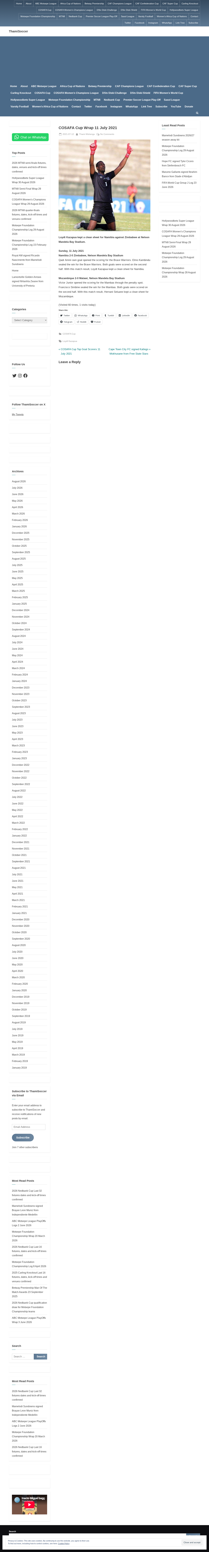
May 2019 (17, 1041)
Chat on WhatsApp (33, 137)
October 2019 (19, 1009)
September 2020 (21, 938)
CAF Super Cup (170, 3)
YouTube (176, 106)
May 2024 (17, 655)
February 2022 (20, 829)
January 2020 (19, 990)
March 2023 (18, 745)
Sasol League (127, 16)
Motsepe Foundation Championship (38, 16)
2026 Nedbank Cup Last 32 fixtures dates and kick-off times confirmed (29, 1195)
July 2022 (17, 797)
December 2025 (20, 532)
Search (12, 1531)
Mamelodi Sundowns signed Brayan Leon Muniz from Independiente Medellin (27, 1210)
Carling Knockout (190, 3)
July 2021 (17, 874)
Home (19, 3)
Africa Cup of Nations (70, 3)
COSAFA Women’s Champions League (74, 10)
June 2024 (17, 648)
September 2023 (21, 706)
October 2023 (19, 700)
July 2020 (17, 951)
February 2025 (20, 597)
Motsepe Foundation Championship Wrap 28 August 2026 (179, 272)
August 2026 (19, 481)
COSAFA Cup (44, 10)
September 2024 (21, 629)
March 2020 (18, 977)
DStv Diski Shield (129, 10)
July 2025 (17, 565)
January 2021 (19, 913)
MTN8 (62, 16)
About (28, 3)
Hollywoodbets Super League (184, 10)
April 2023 (17, 739)
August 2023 (19, 713)
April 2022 (17, 816)
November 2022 (20, 771)
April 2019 (17, 1048)
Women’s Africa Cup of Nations (172, 16)
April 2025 (17, 584)
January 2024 (19, 681)
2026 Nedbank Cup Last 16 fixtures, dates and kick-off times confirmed (29, 1251)
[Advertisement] (104, 59)
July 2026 (17, 487)
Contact (194, 16)
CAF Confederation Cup (147, 3)
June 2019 (17, 1035)
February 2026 (20, 520)
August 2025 (19, 558)
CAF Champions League (120, 3)
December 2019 (20, 996)
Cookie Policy (63, 1544)
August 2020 (19, 945)
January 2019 (19, 1067)
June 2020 (17, 958)
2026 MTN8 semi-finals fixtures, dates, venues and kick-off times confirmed (29, 167)
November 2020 (20, 925)
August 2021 (19, 867)
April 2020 (17, 971)
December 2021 (20, 842)
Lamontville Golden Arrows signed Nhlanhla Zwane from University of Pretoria (27, 281)
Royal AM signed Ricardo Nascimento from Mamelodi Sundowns (27, 259)
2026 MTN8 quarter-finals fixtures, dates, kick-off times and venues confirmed (29, 214)
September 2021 (21, 861)
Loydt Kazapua (70, 341)
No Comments (107, 134)
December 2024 (20, 610)
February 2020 (20, 983)
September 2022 (21, 784)
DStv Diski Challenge (107, 10)
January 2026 (19, 526)
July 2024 (17, 642)
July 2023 (17, 719)
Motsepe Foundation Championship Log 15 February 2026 (29, 245)
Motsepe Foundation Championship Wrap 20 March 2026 (28, 1236)
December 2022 (20, 764)
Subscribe (193, 23)
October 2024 (19, 623)
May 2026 (17, 500)
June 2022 (17, 803)
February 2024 (20, 674)
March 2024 (18, 668)
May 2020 (17, 964)
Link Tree (180, 23)
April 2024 (17, 661)
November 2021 (20, 848)
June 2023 (17, 726)
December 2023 (20, 687)
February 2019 (20, 1061)
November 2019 (20, 1003)
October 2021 (19, 855)
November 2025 (20, 539)
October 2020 (19, 932)
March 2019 (18, 1054)
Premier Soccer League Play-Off (101, 16)
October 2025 (19, 545)
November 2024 (20, 616)
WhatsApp (167, 23)
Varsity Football (145, 16)
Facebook (139, 23)
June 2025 (17, 571)
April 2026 (17, 507)
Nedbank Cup (75, 16)
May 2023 (17, 732)
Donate (189, 106)
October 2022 (19, 777)
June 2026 (17, 494)
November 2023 (20, 694)
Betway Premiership (94, 3)
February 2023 (20, 751)
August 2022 (19, 790)
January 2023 (19, 758)
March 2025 (18, 590)
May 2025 (17, 578)
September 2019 (21, 1016)
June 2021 (17, 880)
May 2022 (17, 810)
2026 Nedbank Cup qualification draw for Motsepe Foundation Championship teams (29, 1307)
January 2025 (19, 603)
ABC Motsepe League (45, 3)
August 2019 (19, 1022)
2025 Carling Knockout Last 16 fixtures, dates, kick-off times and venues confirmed (29, 1277)
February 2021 (20, 906)
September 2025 (21, 552)
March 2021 (18, 900)
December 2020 (20, 919)
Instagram (153, 23)
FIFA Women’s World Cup (153, 10)
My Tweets (18, 414)
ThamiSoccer (18, 31)
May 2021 (17, 887)
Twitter (128, 23)
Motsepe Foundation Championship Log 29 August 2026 (28, 229)
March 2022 (18, 822)
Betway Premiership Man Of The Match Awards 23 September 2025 (29, 1292)
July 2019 (17, 1029)
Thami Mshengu (87, 134)
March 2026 (18, 513)
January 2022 (19, 835)
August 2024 (19, 636)
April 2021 (17, 893)
